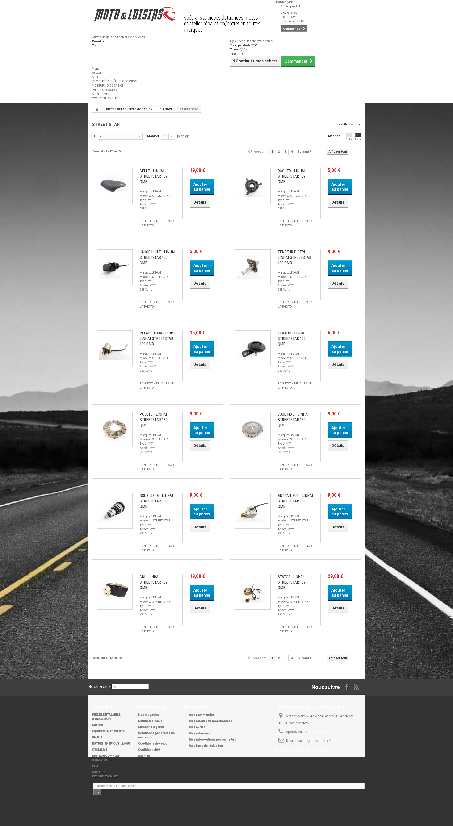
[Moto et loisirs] (134, 14)
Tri (94, 136)
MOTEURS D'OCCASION (108, 85)
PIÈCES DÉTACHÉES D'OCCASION (114, 81)
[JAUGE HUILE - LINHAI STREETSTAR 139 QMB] (114, 267)
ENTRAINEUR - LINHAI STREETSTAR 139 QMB (295, 501)
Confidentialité (149, 749)
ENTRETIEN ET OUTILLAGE (111, 743)
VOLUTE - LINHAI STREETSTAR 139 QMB (154, 419)
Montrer (153, 136)
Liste (358, 139)
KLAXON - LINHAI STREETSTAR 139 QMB (292, 338)
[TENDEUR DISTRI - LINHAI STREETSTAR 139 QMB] (252, 267)
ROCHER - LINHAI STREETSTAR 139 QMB (292, 176)
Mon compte (196, 707)
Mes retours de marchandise (210, 721)
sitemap (144, 755)
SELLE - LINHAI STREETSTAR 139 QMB (154, 176)
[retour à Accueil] (96, 109)
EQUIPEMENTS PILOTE (108, 731)
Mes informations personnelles (212, 739)
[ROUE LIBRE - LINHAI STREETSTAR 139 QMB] (114, 510)
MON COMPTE (101, 94)
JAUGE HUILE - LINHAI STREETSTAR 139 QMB (157, 257)
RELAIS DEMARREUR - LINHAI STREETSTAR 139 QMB (157, 338)
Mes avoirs (197, 727)
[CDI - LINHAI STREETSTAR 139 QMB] (114, 591)
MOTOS (97, 77)
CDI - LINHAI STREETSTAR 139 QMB (154, 582)
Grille (349, 139)
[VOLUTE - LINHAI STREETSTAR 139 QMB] (114, 429)
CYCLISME (99, 749)
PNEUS (97, 737)
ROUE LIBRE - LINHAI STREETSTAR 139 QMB (156, 501)
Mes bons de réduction (206, 745)
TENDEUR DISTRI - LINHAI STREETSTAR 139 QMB (294, 257)
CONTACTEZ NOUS (105, 98)
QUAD (96, 766)
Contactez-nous (150, 720)
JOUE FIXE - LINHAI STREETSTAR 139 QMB (293, 419)
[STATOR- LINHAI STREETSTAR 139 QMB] (252, 591)
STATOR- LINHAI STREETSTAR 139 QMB (292, 582)
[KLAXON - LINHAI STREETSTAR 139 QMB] (252, 348)
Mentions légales (151, 727)
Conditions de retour (153, 743)
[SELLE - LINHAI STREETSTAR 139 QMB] (114, 186)
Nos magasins (148, 714)
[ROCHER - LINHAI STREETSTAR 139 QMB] (252, 186)
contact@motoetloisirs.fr (313, 740)
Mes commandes (201, 715)
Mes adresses (199, 733)
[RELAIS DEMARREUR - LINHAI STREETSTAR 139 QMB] (114, 348)
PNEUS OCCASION (104, 90)
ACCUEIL (98, 73)
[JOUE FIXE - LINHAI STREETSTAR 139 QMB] (252, 429)
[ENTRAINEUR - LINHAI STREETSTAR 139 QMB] (252, 510)
